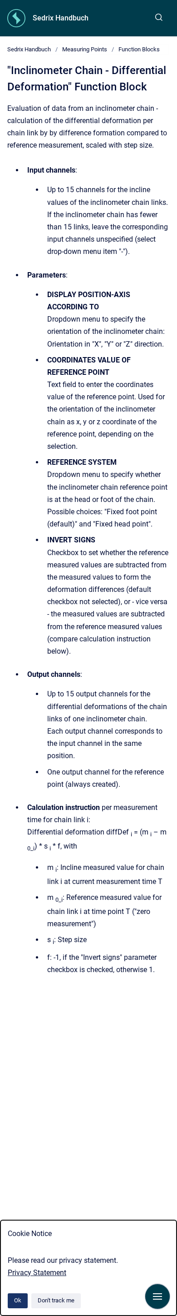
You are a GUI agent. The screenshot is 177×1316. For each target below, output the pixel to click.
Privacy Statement (37, 1272)
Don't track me (56, 1300)
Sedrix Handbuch (60, 18)
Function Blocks (139, 49)
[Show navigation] (157, 1296)
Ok (17, 1300)
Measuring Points (84, 49)
